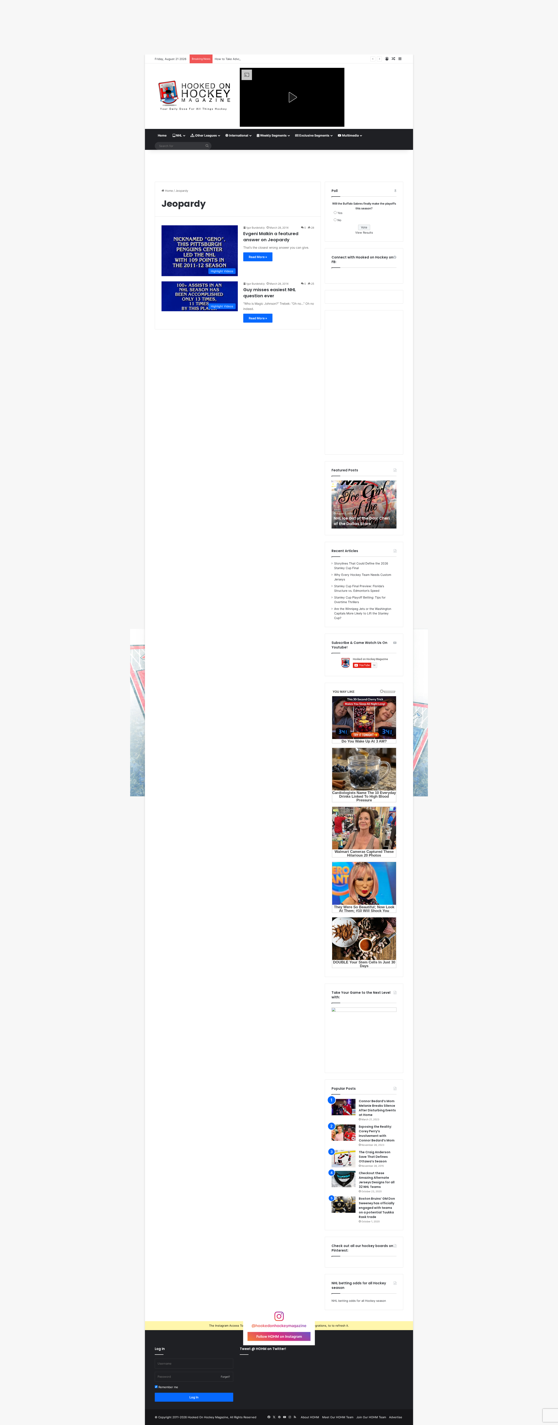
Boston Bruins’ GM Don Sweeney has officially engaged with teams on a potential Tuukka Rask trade (377, 1207)
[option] (364, 505)
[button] (292, 97)
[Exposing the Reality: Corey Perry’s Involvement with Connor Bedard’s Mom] (344, 1132)
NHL (178, 135)
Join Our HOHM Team (371, 1417)
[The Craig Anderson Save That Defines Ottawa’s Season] (344, 1159)
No (339, 220)
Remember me (168, 1387)
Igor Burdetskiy (256, 227)
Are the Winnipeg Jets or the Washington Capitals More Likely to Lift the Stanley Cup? (362, 613)
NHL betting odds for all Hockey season (359, 1300)
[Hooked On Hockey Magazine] (194, 93)
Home (162, 135)
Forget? (225, 1376)
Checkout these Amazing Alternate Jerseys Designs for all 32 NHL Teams (377, 1180)
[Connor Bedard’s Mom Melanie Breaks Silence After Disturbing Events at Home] (344, 1107)
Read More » (258, 257)
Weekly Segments (273, 135)
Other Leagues (205, 135)
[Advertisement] (279, 164)
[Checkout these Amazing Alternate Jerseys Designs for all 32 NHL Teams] (344, 1179)
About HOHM (310, 1417)
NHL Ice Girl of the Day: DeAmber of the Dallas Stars (362, 520)
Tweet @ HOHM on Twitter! (263, 1348)
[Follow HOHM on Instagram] (279, 1318)
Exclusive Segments (314, 135)
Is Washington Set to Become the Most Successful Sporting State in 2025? (266, 59)
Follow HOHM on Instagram (279, 1336)
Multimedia (350, 135)
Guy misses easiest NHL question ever (269, 293)
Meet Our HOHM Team (337, 1417)
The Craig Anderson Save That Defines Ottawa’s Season (374, 1156)
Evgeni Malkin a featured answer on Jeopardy (270, 237)
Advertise (395, 1417)
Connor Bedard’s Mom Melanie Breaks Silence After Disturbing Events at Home (377, 1108)
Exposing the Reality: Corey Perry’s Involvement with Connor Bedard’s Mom (377, 1133)
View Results (364, 232)
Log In (194, 1397)
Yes (339, 213)
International (238, 135)
